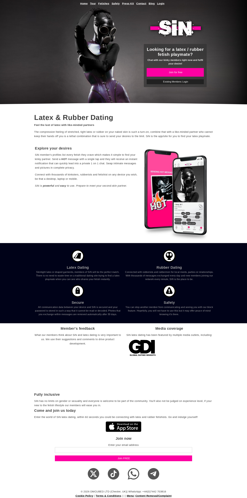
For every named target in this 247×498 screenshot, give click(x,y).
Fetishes (103, 3)
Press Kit (128, 3)
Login (161, 3)
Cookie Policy (84, 495)
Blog (152, 3)
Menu (130, 495)
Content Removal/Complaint (153, 495)
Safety (116, 3)
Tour (93, 3)
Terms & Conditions (108, 495)
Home (84, 3)
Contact (141, 3)
